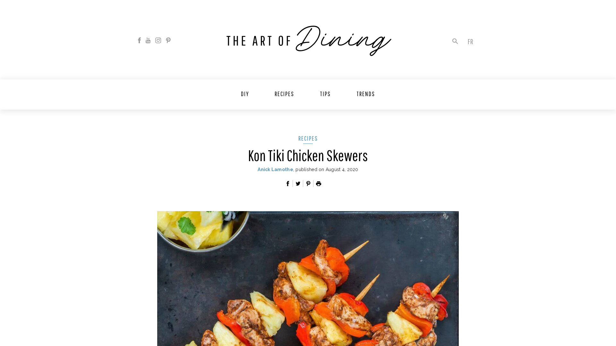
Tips (325, 93)
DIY (245, 93)
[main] (308, 173)
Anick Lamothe (275, 169)
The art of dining (309, 41)
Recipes (284, 93)
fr (470, 41)
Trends (365, 93)
